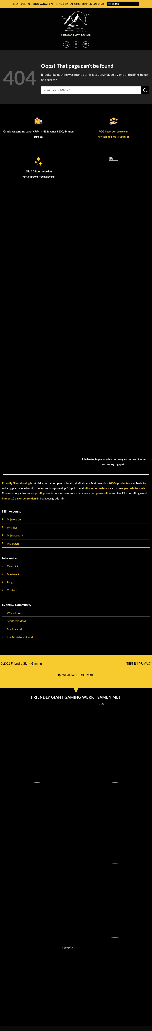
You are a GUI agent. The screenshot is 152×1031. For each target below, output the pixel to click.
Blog (9, 582)
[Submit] (145, 90)
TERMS (131, 663)
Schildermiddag (16, 620)
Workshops (14, 613)
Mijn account (15, 535)
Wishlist (12, 527)
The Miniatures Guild (20, 637)
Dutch (115, 3)
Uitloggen (13, 543)
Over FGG (13, 566)
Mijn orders (14, 519)
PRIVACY (145, 663)
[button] (66, 44)
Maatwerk (13, 574)
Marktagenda (15, 629)
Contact (12, 590)
